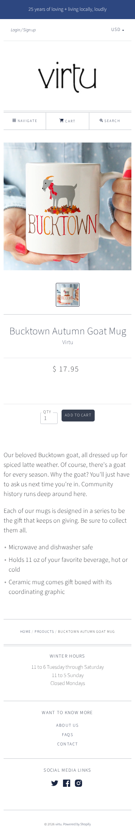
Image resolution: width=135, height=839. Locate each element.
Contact (67, 744)
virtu (58, 824)
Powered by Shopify (77, 824)
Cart (70, 121)
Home (25, 631)
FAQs (67, 735)
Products (44, 631)
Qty (47, 412)
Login (15, 30)
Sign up (29, 30)
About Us (67, 725)
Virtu (67, 342)
